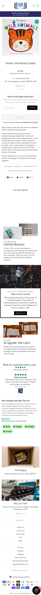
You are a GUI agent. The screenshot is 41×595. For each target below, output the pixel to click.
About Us (20, 313)
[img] (20, 367)
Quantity (20, 86)
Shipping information (20, 170)
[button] (19, 396)
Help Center (20, 534)
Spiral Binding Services (20, 564)
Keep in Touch (20, 570)
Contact (20, 520)
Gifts (20, 537)
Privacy (20, 547)
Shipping (13, 73)
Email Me (32, 108)
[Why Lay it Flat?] (20, 490)
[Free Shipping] (20, 457)
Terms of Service (20, 557)
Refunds (20, 551)
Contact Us (20, 531)
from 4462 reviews (20, 370)
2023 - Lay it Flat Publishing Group (20, 593)
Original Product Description (20, 166)
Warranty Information (20, 561)
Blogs (20, 541)
